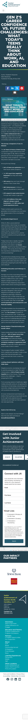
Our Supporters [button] (10, 639)
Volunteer (18, 457)
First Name (8, 495)
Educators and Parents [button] (13, 629)
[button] (8, 679)
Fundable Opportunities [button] (12, 637)
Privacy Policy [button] (20, 674)
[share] (7, 88)
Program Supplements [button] (12, 631)
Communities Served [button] (11, 647)
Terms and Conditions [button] (9, 674)
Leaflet (10, 550)
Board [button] (7, 645)
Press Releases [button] (9, 651)
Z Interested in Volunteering (11, 522)
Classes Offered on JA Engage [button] (11, 626)
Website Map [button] (14, 676)
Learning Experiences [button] (13, 655)
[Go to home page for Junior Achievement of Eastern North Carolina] (11, 4)
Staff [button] (6, 643)
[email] (14, 93)
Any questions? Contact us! (11, 465)
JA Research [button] (9, 649)
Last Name (8, 502)
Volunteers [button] (9, 622)
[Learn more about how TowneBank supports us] (14, 573)
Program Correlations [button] (11, 633)
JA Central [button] (22, 676)
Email (6, 487)
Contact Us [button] (8, 611)
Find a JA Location (10, 669)
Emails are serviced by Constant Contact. (13, 536)
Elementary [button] (8, 657)
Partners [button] (8, 636)
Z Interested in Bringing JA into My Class (14, 515)
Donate (7, 457)
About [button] (7, 642)
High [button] (6, 661)
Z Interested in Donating (14, 518)
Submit (14, 541)
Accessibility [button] (6, 676)
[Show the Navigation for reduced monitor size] (3, 10)
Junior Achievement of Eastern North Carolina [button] (12, 666)
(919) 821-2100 (8, 613)
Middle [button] (7, 659)
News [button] (6, 653)
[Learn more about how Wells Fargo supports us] (14, 582)
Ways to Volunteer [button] (11, 623)
